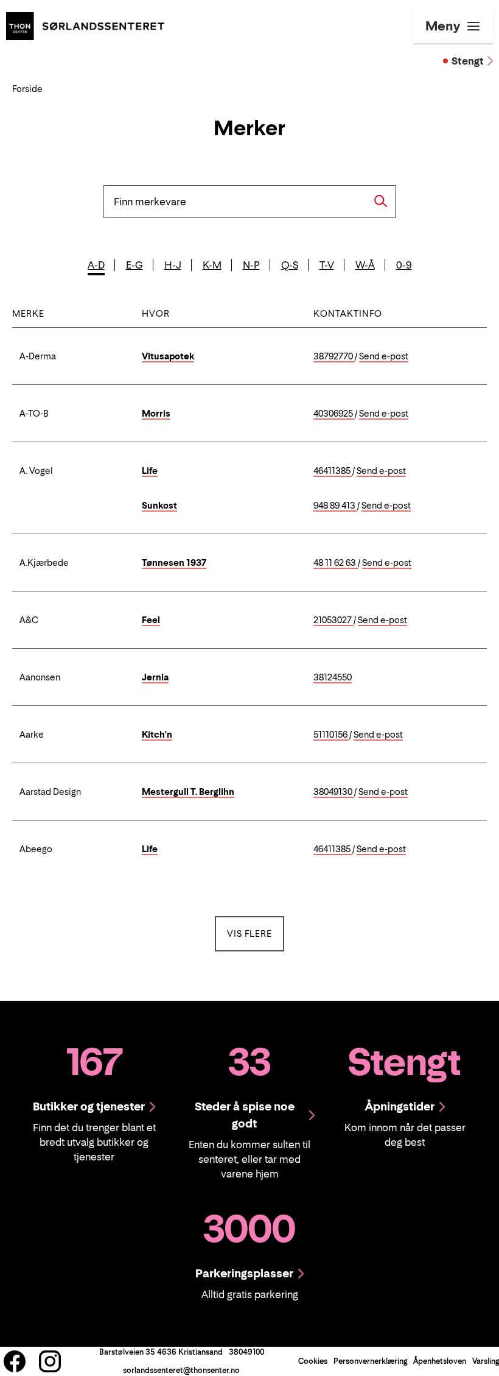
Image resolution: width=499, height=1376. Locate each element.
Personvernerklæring (370, 1361)
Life (150, 470)
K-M (212, 265)
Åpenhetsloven (439, 1361)
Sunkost (159, 505)
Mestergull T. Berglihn (188, 791)
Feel (151, 620)
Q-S (289, 265)
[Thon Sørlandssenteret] (85, 25)
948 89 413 (335, 506)
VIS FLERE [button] (255, 933)
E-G (134, 265)
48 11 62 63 (335, 563)
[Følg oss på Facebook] (14, 1361)
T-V (326, 265)
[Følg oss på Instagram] (50, 1361)
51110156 (331, 735)
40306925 (334, 414)
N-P (251, 265)
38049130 (333, 792)
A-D (96, 265)
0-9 (404, 265)
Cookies (312, 1361)
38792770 (334, 356)
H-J (172, 265)
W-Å (365, 265)
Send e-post (383, 356)
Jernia (155, 677)
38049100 (246, 1352)
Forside (27, 88)
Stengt (468, 61)
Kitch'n (157, 734)
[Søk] (381, 201)
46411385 (332, 471)
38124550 (332, 677)
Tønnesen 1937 (174, 562)
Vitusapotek (168, 356)
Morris (156, 413)
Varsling (485, 1361)
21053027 (333, 620)
